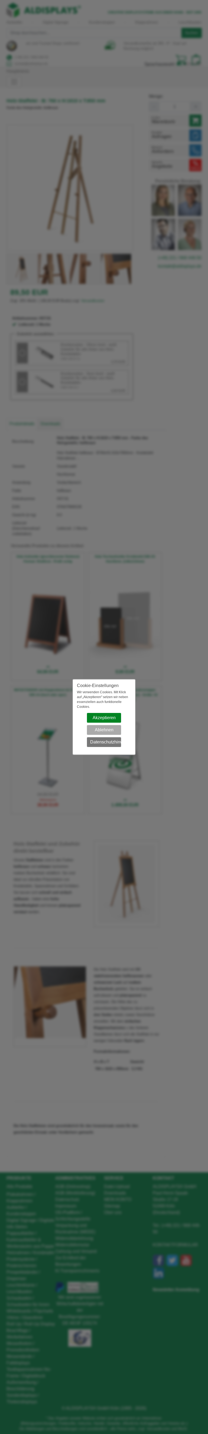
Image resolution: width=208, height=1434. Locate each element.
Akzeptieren (104, 717)
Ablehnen (104, 730)
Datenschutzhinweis (105, 742)
